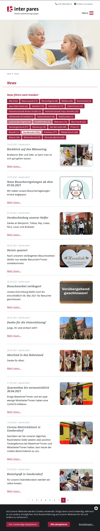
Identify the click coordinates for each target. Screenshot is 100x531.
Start (9, 74)
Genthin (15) (38, 106)
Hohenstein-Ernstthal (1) (21, 116)
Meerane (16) (60, 121)
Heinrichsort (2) (75, 106)
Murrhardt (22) (78, 121)
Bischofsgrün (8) (50, 101)
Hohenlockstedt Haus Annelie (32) (61, 111)
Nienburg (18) (39, 127)
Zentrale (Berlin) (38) (54, 137)
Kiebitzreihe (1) (66, 116)
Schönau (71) (50, 132)
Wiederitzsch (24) (69, 132)
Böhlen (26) (67, 101)
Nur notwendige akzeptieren (23, 524)
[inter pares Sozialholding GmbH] (23, 10)
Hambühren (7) (55, 106)
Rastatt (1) (14, 132)
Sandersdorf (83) (31, 132)
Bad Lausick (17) (30, 101)
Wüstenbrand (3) (32, 137)
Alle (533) (13, 101)
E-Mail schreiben (85, 4)
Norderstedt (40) (58, 127)
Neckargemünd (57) (18, 127)
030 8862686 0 (65, 4)
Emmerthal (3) (84, 101)
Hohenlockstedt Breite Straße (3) (25, 111)
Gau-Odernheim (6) (18, 106)
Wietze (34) (14, 137)
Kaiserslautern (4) (45, 116)
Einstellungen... (86, 524)
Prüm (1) (74, 127)
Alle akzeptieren (59, 524)
